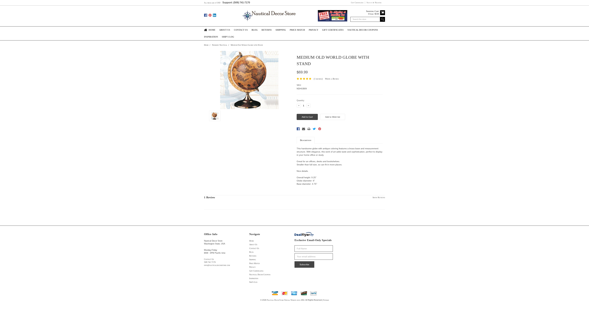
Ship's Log (228, 37)
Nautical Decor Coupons (362, 30)
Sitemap (326, 300)
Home (212, 30)
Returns (267, 30)
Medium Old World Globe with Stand (247, 45)
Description (305, 140)
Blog (255, 30)
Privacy (313, 30)
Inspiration (211, 37)
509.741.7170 (210, 262)
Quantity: (301, 100)
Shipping (280, 30)
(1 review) (318, 79)
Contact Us (241, 30)
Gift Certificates (357, 3)
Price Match (297, 30)
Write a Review (332, 79)
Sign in (369, 3)
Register (378, 3)
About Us (224, 30)
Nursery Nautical (219, 45)
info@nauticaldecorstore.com (217, 265)
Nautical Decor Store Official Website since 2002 (285, 300)
